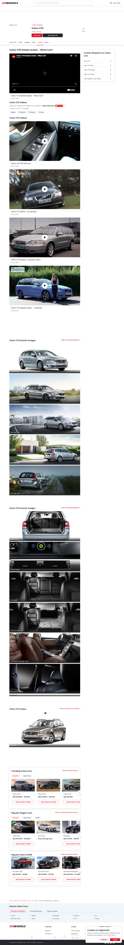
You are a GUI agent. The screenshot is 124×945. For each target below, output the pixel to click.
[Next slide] (79, 793)
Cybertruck (16, 836)
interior (32, 112)
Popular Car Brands (18, 911)
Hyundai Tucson (43, 871)
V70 (32, 901)
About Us (47, 931)
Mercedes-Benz (16, 919)
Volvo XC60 (42, 794)
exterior (22, 112)
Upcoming (27, 776)
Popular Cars (72, 854)
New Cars (16, 901)
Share (83, 31)
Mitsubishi (56, 916)
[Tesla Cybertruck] (23, 827)
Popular (15, 776)
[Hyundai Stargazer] (74, 827)
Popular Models (52, 911)
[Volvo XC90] (23, 785)
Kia (96, 916)
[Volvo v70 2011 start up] (44, 141)
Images (27, 42)
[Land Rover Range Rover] (74, 862)
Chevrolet (56, 919)
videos (13, 112)
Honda (97, 919)
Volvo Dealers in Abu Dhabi (92, 79)
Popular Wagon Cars (69, 812)
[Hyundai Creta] (23, 862)
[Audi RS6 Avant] (48, 827)
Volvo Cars (36, 35)
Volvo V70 (12, 42)
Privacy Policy (75, 931)
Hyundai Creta (17, 871)
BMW (33, 919)
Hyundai (76, 916)
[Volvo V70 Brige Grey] (45, 713)
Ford (75, 919)
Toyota (13, 916)
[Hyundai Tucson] (48, 862)
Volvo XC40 (67, 794)
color (42, 112)
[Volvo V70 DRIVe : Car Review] (44, 189)
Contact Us (48, 934)
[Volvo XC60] (48, 785)
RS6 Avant (41, 836)
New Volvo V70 (52, 35)
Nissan (34, 916)
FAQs (34, 42)
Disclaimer (74, 934)
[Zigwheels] (10, 3)
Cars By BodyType (36, 911)
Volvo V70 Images (89, 70)
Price (20, 42)
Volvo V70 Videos (89, 74)
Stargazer (66, 836)
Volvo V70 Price (88, 65)
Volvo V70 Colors (72, 709)
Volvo (28, 901)
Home (11, 901)
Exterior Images (73, 340)
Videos (40, 42)
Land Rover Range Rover (71, 871)
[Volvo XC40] (74, 785)
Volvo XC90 (16, 794)
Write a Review (36, 32)
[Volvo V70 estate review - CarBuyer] (44, 285)
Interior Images (73, 508)
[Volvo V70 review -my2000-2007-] (44, 237)
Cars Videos (23, 901)
